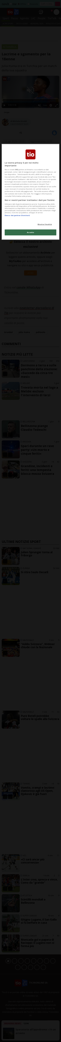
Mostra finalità (45, 224)
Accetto (30, 232)
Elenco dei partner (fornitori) (17, 215)
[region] (31, 192)
